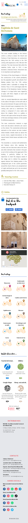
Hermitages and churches (21, 324)
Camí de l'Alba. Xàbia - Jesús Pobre (13, 181)
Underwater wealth (7, 324)
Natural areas (21, 338)
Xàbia (7, 192)
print (19, 209)
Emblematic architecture (21, 282)
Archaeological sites (7, 297)
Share (9, 209)
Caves (7, 338)
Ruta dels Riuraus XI (9, 185)
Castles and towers (21, 298)
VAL (20, 2)
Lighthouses (7, 310)
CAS (22, 2)
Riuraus (21, 310)
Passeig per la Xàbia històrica (12, 183)
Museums (7, 283)
